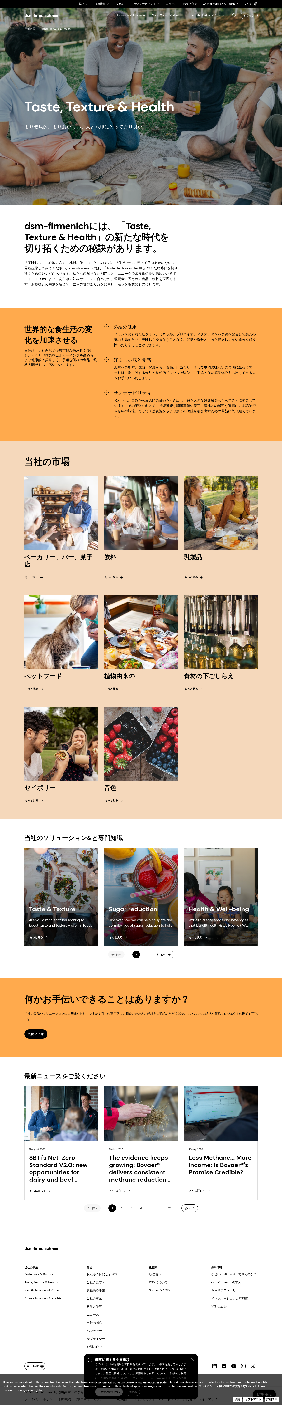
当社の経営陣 (96, 1282)
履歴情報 (155, 1274)
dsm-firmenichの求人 (226, 1282)
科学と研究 (94, 1306)
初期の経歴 (219, 1306)
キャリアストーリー (225, 1290)
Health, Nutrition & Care (42, 1290)
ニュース (93, 1315)
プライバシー (207, 1386)
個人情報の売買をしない (234, 1386)
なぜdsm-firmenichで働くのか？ (234, 1274)
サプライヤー (96, 1339)
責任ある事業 (96, 1290)
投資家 (153, 1267)
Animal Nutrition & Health (43, 1298)
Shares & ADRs (159, 1290)
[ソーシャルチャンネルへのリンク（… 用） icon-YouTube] (233, 1366)
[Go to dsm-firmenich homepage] (41, 15)
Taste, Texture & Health (41, 1282)
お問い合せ (94, 1347)
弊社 (89, 1267)
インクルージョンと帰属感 (229, 1298)
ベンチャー (94, 1331)
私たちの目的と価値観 (102, 1274)
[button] (234, 15)
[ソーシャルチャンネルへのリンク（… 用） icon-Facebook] (224, 1366)
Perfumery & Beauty (39, 1274)
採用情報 (216, 1267)
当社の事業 (31, 1267)
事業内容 (30, 28)
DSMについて (158, 1282)
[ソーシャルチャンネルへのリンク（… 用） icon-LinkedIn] (214, 1366)
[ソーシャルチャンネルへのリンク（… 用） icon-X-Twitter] (253, 1366)
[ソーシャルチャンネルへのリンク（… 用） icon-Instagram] (243, 1366)
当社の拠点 (94, 1323)
